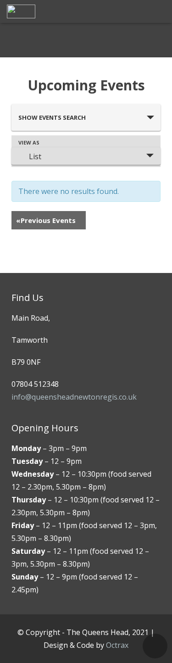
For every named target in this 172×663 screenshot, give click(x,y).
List (35, 156)
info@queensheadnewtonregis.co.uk (74, 397)
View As (28, 142)
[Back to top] (155, 646)
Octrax (117, 645)
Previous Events (46, 220)
